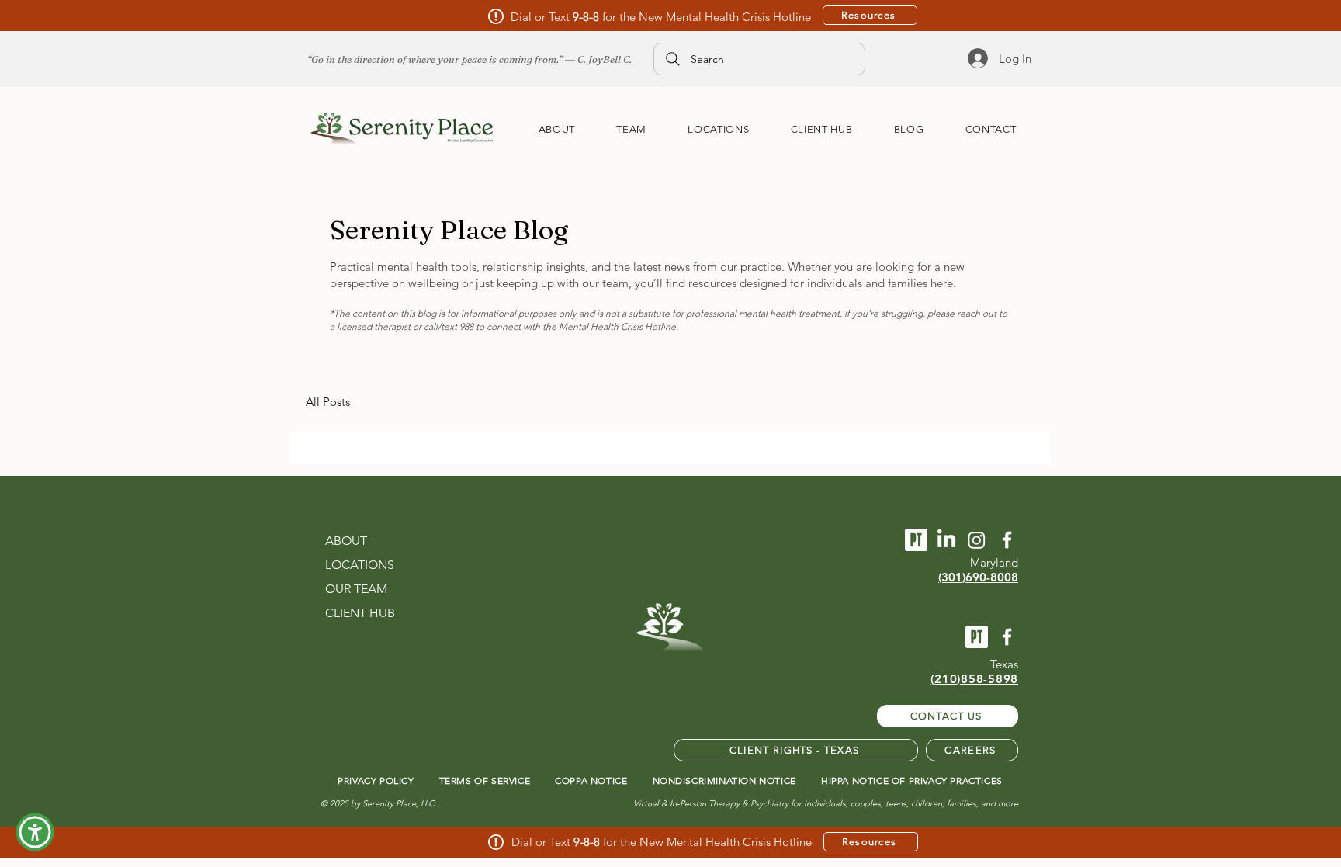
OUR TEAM (356, 588)
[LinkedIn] (946, 540)
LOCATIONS (359, 564)
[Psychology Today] (916, 540)
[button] (35, 832)
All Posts (328, 401)
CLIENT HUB (360, 612)
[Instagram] (976, 540)
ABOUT (346, 540)
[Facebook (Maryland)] (1007, 540)
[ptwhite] (976, 637)
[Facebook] (1007, 637)
